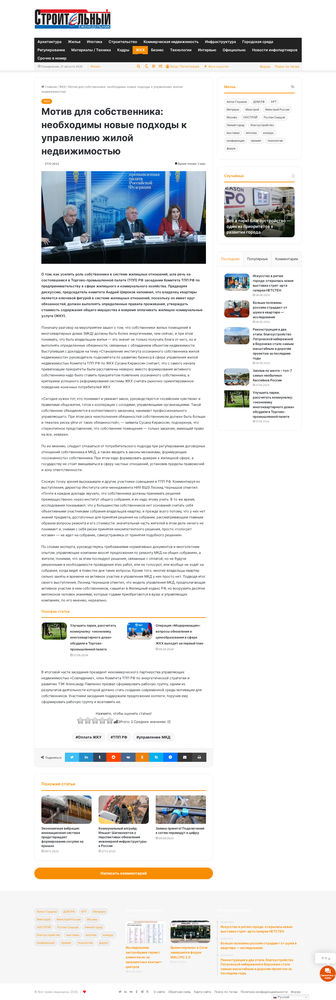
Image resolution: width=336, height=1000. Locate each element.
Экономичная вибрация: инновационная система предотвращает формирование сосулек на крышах (62, 837)
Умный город (235, 125)
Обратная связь (179, 992)
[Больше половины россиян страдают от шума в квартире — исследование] (236, 309)
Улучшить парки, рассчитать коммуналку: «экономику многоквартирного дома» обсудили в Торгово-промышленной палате (93, 637)
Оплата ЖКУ (89, 737)
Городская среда (257, 41)
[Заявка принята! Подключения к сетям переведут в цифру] (181, 809)
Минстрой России (277, 109)
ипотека (251, 133)
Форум (265, 66)
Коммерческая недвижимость (171, 41)
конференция (236, 140)
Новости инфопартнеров (274, 50)
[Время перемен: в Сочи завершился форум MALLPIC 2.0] (190, 932)
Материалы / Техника (91, 50)
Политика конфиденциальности (264, 992)
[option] (259, 212)
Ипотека (94, 41)
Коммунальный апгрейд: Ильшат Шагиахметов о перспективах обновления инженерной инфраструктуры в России (123, 837)
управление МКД (155, 737)
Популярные (257, 259)
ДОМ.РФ (259, 101)
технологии (275, 140)
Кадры (123, 50)
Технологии (181, 50)
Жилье (74, 41)
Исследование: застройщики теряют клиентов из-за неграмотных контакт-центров (144, 957)
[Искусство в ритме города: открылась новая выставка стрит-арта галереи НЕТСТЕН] (236, 282)
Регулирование (51, 50)
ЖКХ (140, 50)
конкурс (268, 133)
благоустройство (262, 125)
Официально (234, 50)
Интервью (207, 50)
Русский (283, 997)
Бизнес (157, 50)
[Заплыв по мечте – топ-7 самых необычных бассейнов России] (236, 376)
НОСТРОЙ (250, 117)
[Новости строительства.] (72, 19)
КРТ (274, 101)
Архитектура (49, 41)
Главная (50, 87)
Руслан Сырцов (274, 117)
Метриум (233, 109)
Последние (230, 259)
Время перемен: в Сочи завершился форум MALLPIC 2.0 (189, 952)
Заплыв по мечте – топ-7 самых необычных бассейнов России (272, 375)
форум (231, 148)
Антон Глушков (237, 101)
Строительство (123, 41)
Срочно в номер (52, 58)
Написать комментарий (124, 873)
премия (256, 140)
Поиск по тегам (287, 66)
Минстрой (252, 109)
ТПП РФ (120, 737)
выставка (233, 133)
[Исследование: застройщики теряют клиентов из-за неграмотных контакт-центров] (145, 932)
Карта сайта (202, 992)
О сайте (159, 992)
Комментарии (286, 259)
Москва (232, 117)
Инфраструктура (220, 41)
